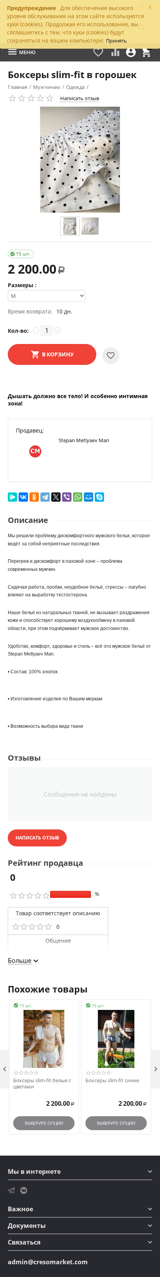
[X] (56, 497)
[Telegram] (45, 497)
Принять (116, 40)
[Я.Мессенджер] (12, 497)
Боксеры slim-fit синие (112, 1081)
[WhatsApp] (77, 497)
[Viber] (66, 497)
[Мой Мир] (88, 497)
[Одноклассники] (34, 497)
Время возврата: (30, 311)
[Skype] (99, 497)
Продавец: (30, 430)
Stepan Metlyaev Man (84, 440)
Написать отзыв (79, 98)
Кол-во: (18, 330)
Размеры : (22, 285)
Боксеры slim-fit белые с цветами (42, 1084)
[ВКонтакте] (23, 497)
